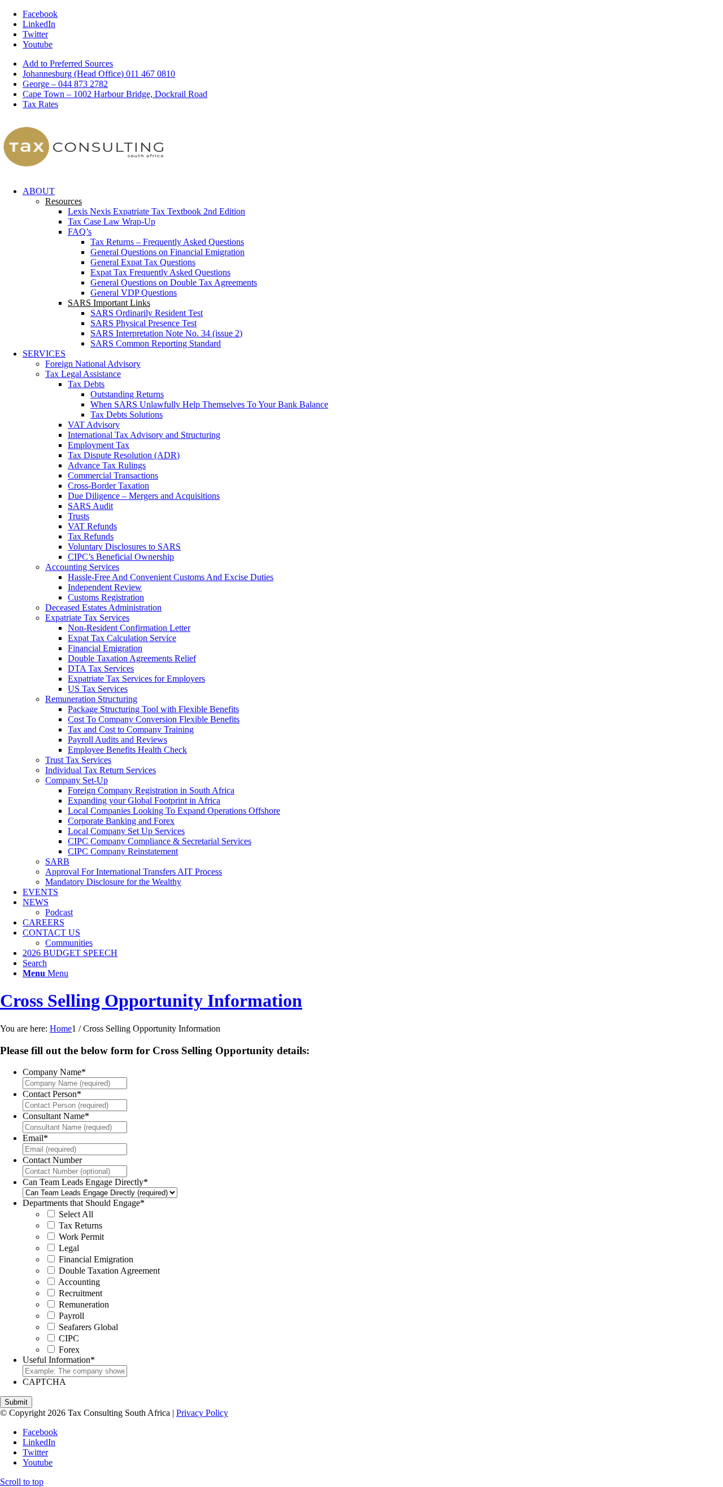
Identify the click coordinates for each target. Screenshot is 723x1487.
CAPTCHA (44, 1382)
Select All (76, 1214)
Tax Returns (80, 1225)
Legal (69, 1248)
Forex (69, 1349)
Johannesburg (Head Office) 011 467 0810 (99, 73)
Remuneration (84, 1304)
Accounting (79, 1282)
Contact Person (52, 1094)
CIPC (69, 1338)
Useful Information (59, 1360)
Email (35, 1138)
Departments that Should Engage (84, 1203)
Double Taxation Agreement (109, 1270)
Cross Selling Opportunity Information (151, 1000)
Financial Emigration (96, 1259)
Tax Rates (40, 104)
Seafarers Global (88, 1327)
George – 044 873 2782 (65, 84)
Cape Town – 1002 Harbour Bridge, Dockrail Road (115, 94)
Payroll (71, 1316)
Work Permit (81, 1237)
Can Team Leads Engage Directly (85, 1182)
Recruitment (80, 1293)
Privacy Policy (202, 1413)
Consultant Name (56, 1116)
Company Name (54, 1072)
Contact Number (52, 1160)
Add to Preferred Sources (68, 63)
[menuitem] (373, 64)
